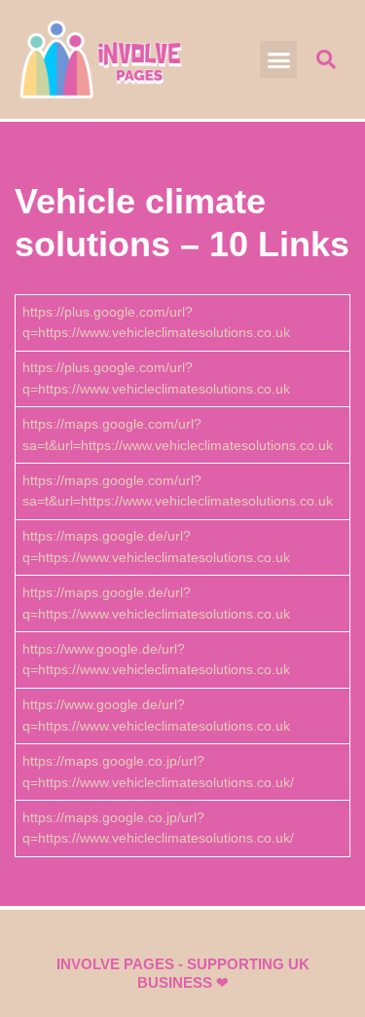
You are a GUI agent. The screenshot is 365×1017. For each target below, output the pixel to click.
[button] (278, 59)
